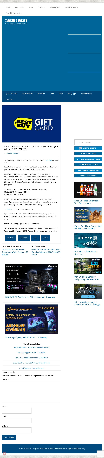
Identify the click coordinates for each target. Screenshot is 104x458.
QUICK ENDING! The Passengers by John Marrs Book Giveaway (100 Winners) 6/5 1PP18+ (46, 252)
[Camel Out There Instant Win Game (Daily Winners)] (88, 215)
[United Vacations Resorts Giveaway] (88, 241)
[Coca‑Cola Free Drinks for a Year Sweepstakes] (88, 190)
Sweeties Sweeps (16, 21)
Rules (9, 209)
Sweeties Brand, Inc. (29, 448)
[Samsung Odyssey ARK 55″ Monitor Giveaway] (31, 319)
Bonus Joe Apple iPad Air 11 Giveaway (31, 353)
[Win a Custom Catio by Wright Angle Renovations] (88, 266)
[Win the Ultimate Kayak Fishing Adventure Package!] (88, 292)
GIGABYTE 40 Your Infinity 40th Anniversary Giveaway (30, 297)
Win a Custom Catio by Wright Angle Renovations (86, 278)
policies (49, 160)
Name (5, 407)
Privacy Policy (81, 448)
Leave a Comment (13, 153)
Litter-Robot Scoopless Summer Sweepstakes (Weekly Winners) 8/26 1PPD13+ (15, 252)
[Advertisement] (88, 123)
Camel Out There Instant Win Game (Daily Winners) (31, 363)
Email (5, 416)
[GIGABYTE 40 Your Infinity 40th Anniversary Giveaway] (31, 279)
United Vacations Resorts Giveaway (31, 368)
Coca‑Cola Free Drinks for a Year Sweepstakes (31, 358)
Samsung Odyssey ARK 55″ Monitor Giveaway (26, 337)
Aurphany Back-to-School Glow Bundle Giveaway (31, 347)
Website (5, 426)
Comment (6, 380)
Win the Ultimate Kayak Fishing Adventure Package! (87, 303)
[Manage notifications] (4, 453)
